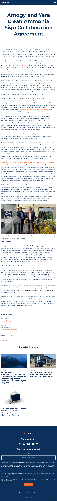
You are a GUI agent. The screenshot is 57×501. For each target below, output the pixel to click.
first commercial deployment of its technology (34, 109)
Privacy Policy (19, 492)
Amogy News (4, 340)
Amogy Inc (41, 61)
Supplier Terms (38, 492)
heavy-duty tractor (26, 101)
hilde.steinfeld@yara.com (9, 329)
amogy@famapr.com (8, 321)
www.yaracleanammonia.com (10, 310)
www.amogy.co (41, 261)
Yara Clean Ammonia (18, 65)
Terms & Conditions (28, 492)
